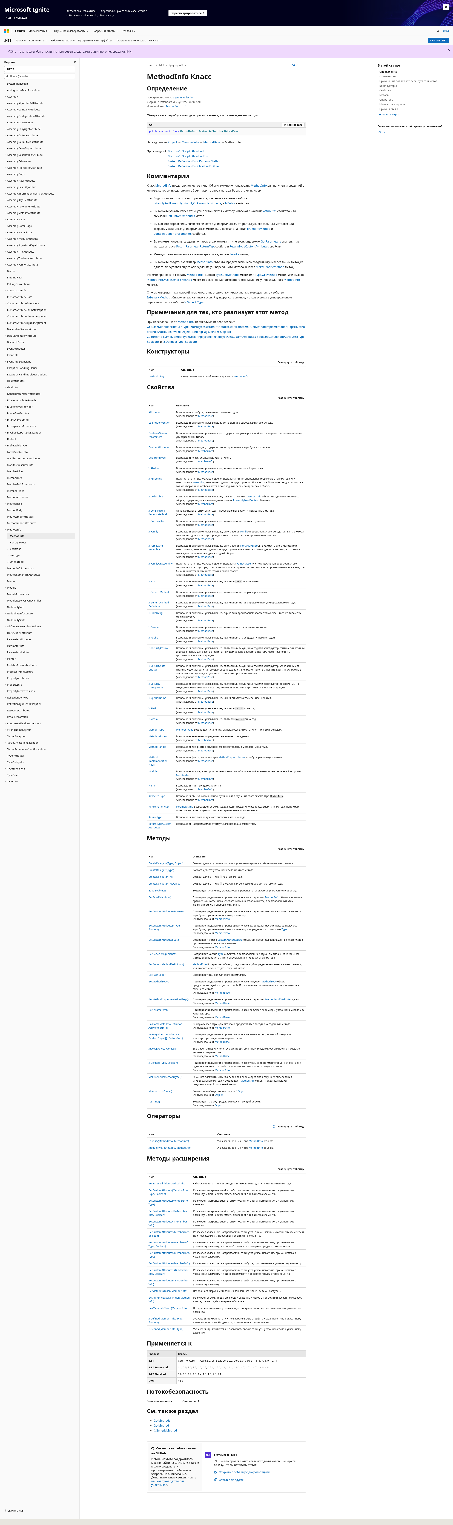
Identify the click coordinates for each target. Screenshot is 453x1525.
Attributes (270, 211)
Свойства (385, 90)
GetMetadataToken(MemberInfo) (167, 1291)
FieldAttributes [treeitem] (16, 381)
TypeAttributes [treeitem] (16, 755)
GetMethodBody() (158, 981)
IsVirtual (153, 719)
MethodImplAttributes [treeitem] (20, 516)
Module (152, 771)
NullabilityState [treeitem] (16, 620)
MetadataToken (157, 736)
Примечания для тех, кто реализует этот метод (408, 81)
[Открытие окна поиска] (438, 31)
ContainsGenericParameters (173, 234)
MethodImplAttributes (232, 757)
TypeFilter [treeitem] (13, 775)
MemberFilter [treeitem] (15, 471)
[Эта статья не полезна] (384, 132)
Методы (384, 95)
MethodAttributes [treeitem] (17, 497)
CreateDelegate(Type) (161, 870)
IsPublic (230, 203)
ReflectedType (217, 337)
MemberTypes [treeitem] (15, 490)
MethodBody (269, 981)
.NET (161, 65)
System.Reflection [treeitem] (17, 83)
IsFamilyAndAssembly (168, 203)
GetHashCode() (157, 974)
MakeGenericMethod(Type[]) (165, 1077)
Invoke (234, 254)
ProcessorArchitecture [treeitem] (20, 671)
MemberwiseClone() (160, 1091)
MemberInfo (190, 142)
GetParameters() (239, 327)
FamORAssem (245, 563)
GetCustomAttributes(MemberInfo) (169, 1263)
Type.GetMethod (266, 275)
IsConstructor (156, 521)
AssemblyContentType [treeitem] (20, 122)
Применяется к (388, 109)
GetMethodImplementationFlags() (273, 327)
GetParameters (271, 241)
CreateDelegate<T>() (160, 876)
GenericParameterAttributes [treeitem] (24, 393)
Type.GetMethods (227, 275)
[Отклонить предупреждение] (446, 7)
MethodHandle (157, 746)
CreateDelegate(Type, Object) (165, 863)
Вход (446, 30)
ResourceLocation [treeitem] (17, 717)
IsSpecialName (157, 698)
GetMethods (162, 1421)
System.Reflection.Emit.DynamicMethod (194, 161)
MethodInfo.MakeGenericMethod (169, 280)
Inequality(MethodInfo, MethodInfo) (169, 1147)
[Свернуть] (75, 62)
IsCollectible (155, 496)
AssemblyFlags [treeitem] (16, 174)
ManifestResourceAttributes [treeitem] (23, 458)
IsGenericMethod (258, 229)
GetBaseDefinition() (160, 327)
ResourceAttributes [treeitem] (18, 710)
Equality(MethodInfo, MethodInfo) (168, 1141)
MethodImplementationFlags (158, 761)
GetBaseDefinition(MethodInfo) (166, 1183)
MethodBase (211, 142)
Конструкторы (388, 85)
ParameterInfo (184, 806)
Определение (388, 71)
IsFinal (152, 581)
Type (284, 929)
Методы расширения (392, 104)
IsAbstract (154, 468)
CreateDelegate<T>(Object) (164, 883)
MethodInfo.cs (174, 106)
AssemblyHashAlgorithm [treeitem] (21, 187)
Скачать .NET (438, 40)
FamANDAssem (249, 545)
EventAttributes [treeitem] (16, 348)
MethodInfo (163, 185)
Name (167, 337)
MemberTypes (184, 729)
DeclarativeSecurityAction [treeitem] (22, 329)
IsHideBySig (155, 613)
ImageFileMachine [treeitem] (18, 413)
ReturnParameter (188, 246)
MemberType (180, 337)
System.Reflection (183, 97)
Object (172, 142)
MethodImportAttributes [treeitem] (21, 523)
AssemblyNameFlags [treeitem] (19, 225)
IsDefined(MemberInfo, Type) (165, 1329)
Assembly (199, 482)
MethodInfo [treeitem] (17, 536)
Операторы (386, 99)
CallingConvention (159, 422)
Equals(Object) (157, 890)
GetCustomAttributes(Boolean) (248, 337)
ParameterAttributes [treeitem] (19, 639)
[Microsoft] (6, 31)
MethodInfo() (156, 376)
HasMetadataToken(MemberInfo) (167, 1308)
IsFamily (153, 531)
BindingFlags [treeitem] (15, 277)
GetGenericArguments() (162, 954)
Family (244, 531)
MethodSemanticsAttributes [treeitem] (23, 574)
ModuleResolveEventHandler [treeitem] (24, 600)
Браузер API (175, 65)
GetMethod (161, 1425)
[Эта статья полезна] (380, 132)
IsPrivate (215, 203)
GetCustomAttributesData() (164, 939)
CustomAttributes (158, 447)
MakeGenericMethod (270, 267)
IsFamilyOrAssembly (196, 203)
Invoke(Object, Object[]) (162, 1048)
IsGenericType (193, 302)
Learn (151, 65)
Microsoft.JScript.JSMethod (186, 151)
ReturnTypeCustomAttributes (249, 246)
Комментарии (387, 76)
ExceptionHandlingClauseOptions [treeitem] (27, 374)
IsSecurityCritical (158, 648)
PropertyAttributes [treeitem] (18, 678)
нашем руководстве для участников (167, 1483)
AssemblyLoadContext (246, 500)
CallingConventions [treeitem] (18, 284)
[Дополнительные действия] (303, 65)
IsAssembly (155, 478)
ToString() (154, 1101)
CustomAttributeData (230, 939)
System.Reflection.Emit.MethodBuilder (193, 166)
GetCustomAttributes (180, 216)
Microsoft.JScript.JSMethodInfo (188, 156)
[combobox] (39, 69)
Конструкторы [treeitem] (18, 542)
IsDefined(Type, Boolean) (180, 342)
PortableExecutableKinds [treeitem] (22, 665)
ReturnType (207, 246)
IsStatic (152, 708)
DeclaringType (198, 337)
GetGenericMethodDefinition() (166, 964)
